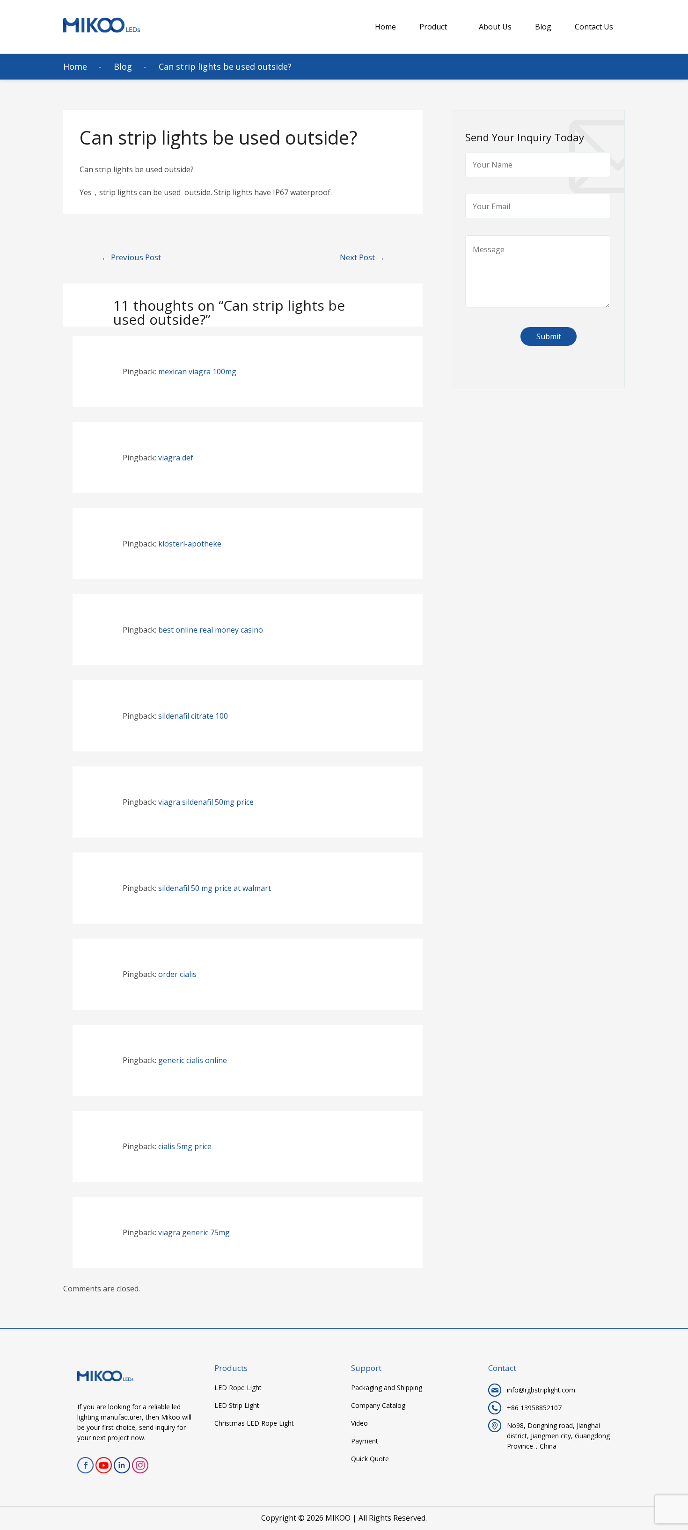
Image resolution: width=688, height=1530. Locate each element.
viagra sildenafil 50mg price (206, 802)
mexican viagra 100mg (197, 371)
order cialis (177, 974)
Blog (543, 27)
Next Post (362, 257)
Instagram (140, 1465)
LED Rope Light (238, 1388)
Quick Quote (370, 1459)
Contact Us (594, 27)
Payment (364, 1441)
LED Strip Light (236, 1405)
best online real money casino (210, 630)
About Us (495, 27)
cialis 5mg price (185, 1146)
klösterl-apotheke (189, 544)
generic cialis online (192, 1060)
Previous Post (131, 257)
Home (385, 27)
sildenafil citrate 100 (193, 716)
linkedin (122, 1465)
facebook (85, 1465)
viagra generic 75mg (194, 1232)
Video (359, 1423)
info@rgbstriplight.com (541, 1389)
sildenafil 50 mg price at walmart (214, 888)
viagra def (175, 457)
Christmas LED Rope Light (254, 1423)
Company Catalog (378, 1405)
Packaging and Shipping (386, 1388)
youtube (103, 1465)
